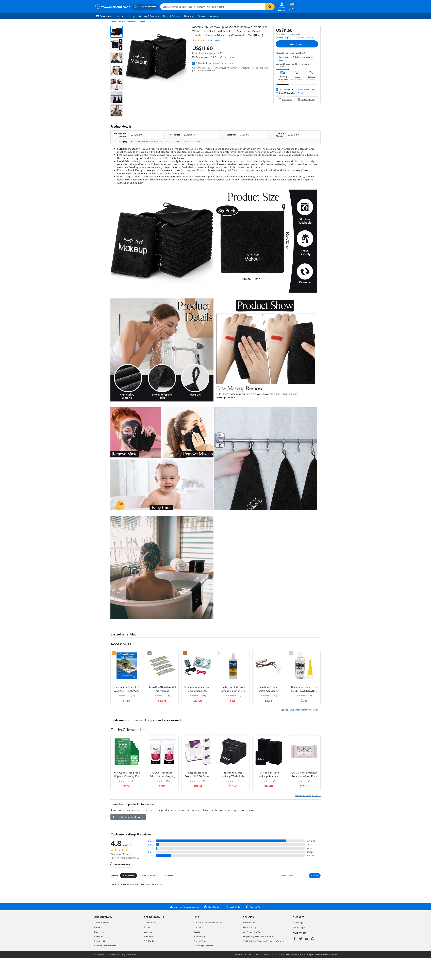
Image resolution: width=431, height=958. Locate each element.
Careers (201, 16)
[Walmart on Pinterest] (312, 939)
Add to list (287, 99)
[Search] (270, 6)
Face (152, 21)
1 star (152, 855)
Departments (106, 16)
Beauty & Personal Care (128, 21)
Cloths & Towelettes (191, 141)
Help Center (214, 906)
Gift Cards (149, 941)
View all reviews (122, 864)
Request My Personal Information (259, 936)
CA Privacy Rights (251, 931)
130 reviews (215, 40)
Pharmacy (188, 16)
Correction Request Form (128, 817)
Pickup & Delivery (171, 16)
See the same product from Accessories (301, 709)
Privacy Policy (249, 927)
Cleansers (176, 141)
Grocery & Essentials (149, 16)
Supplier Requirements (105, 945)
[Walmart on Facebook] (294, 939)
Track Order (235, 906)
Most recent (128, 875)
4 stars (151, 844)
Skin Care (144, 21)
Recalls (196, 931)
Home (113, 21)
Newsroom (99, 931)
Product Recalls (200, 941)
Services (120, 16)
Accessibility (199, 936)
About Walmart (101, 922)
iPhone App (298, 922)
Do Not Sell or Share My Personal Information (264, 941)
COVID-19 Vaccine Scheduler (207, 922)
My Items (213, 16)
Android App (299, 927)
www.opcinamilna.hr (224, 63)
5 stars (151, 841)
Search (314, 875)
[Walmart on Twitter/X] (300, 939)
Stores (147, 927)
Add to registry (308, 99)
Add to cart (297, 44)
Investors (98, 936)
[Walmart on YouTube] (306, 939)
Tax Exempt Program (203, 945)
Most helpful (168, 875)
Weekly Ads (255, 906)
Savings (131, 16)
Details (301, 93)
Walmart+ (148, 936)
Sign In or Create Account (186, 906)
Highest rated (148, 875)
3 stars (151, 848)
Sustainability (100, 941)
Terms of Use (249, 922)
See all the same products (308, 795)
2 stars (151, 852)
